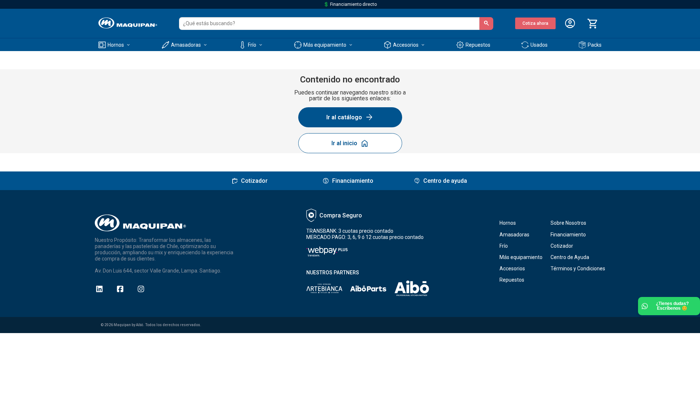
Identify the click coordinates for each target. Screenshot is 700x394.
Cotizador (562, 246)
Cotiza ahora (535, 23)
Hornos (507, 223)
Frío (503, 246)
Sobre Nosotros (568, 223)
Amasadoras (514, 234)
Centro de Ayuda (570, 257)
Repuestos (511, 280)
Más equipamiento (520, 257)
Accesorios (512, 268)
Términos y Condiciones (578, 268)
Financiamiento (568, 234)
